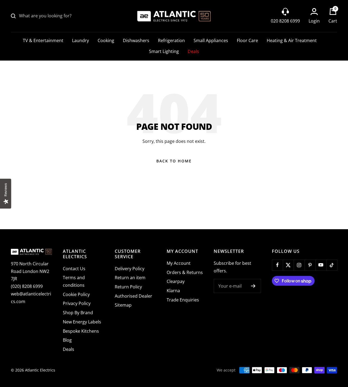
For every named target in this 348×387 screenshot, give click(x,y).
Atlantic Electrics (40, 370)
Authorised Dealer (133, 296)
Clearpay (176, 281)
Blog (67, 340)
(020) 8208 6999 (27, 286)
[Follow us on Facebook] (277, 265)
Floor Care (247, 40)
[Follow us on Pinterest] (309, 265)
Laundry (80, 40)
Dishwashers (136, 40)
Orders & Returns (185, 272)
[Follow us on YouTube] (320, 265)
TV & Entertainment (43, 40)
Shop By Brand (78, 313)
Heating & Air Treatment (292, 40)
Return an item (130, 278)
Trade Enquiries (183, 300)
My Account (179, 263)
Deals (193, 51)
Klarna (173, 291)
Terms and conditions (74, 281)
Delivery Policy (129, 269)
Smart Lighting (164, 51)
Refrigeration (171, 40)
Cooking (106, 40)
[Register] (253, 286)
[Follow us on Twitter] (288, 265)
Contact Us (74, 269)
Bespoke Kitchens (81, 331)
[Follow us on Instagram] (299, 265)
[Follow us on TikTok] (331, 265)
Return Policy (128, 287)
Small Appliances (211, 40)
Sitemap (123, 305)
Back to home (174, 160)
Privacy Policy (77, 303)
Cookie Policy (76, 294)
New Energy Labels (82, 322)
